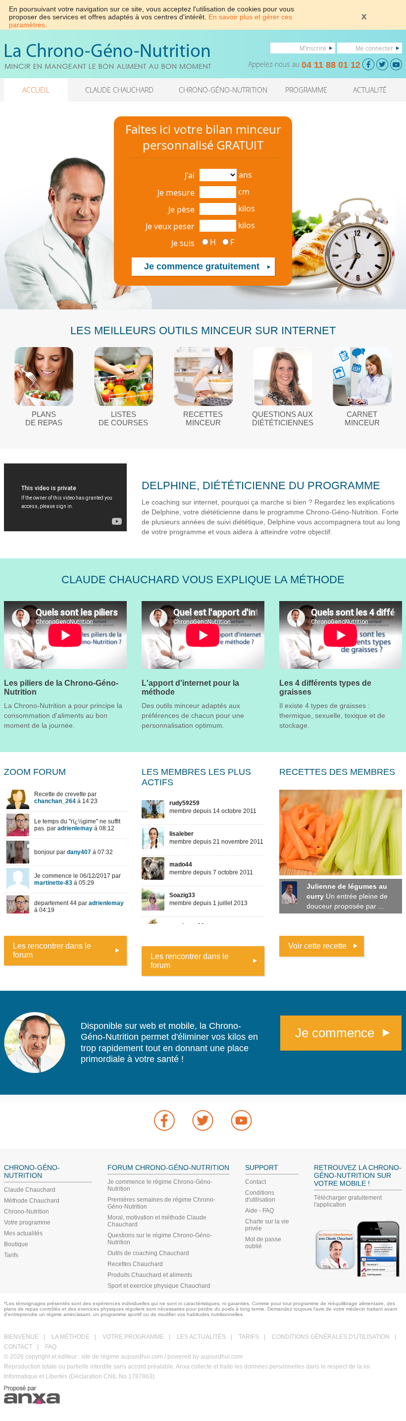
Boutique (16, 1244)
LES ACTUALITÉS (201, 1336)
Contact (255, 1181)
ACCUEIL (36, 90)
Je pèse (181, 209)
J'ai (190, 175)
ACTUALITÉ (370, 90)
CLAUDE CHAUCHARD (119, 90)
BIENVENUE (21, 1336)
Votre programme (27, 1222)
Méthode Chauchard (31, 1200)
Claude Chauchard (29, 1189)
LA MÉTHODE (70, 1336)
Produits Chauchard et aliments (149, 1274)
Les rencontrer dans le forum (52, 950)
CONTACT (18, 1346)
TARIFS (249, 1336)
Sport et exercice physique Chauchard (158, 1285)
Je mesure (176, 192)
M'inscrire (313, 48)
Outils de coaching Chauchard (148, 1253)
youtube (242, 1120)
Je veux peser (170, 226)
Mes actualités (23, 1233)
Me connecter (374, 48)
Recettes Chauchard (135, 1264)
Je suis (183, 243)
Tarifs (11, 1255)
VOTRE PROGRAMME (133, 1336)
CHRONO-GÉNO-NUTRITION (223, 90)
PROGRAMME (306, 90)
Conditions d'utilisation (260, 1196)
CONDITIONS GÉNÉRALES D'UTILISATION (331, 1336)
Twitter (203, 1120)
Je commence (334, 1032)
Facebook (164, 1120)
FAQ (50, 1346)
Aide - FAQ (259, 1210)
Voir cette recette (317, 946)
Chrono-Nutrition (26, 1211)
